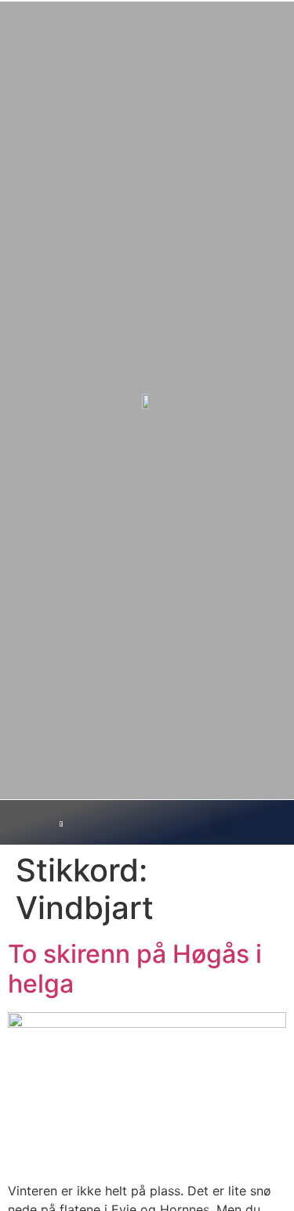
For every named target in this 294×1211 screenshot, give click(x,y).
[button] (221, 823)
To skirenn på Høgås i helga (135, 969)
